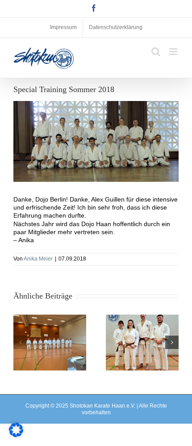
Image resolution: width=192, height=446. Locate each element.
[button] (20, 342)
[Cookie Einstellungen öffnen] (16, 434)
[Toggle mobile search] (155, 51)
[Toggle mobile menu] (174, 51)
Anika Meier (38, 259)
